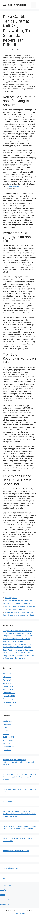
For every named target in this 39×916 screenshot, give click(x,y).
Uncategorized (11, 598)
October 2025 (8, 699)
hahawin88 (7, 724)
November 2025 (9, 696)
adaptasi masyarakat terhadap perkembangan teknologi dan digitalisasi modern (18, 762)
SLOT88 (7, 750)
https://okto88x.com (10, 868)
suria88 (5, 878)
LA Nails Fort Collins (14, 4)
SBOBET (6, 734)
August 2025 (8, 705)
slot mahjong (8, 740)
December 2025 (9, 693)
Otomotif (6, 731)
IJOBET (5, 727)
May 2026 (7, 677)
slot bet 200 (4, 904)
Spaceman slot (5, 885)
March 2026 (7, 683)
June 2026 (7, 674)
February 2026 (8, 686)
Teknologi (6, 743)
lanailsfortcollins (15, 186)
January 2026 (8, 690)
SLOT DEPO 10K (9, 737)
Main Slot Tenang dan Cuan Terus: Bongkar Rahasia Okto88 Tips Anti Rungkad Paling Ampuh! (19, 777)
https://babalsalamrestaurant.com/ (16, 851)
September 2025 (9, 702)
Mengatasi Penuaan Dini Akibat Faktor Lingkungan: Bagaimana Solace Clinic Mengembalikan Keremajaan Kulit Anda (18, 633)
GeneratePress (19, 913)
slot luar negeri (8, 801)
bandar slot (7, 721)
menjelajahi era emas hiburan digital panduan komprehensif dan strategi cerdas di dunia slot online (19, 813)
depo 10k (3, 890)
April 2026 (7, 680)
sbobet (2, 895)
